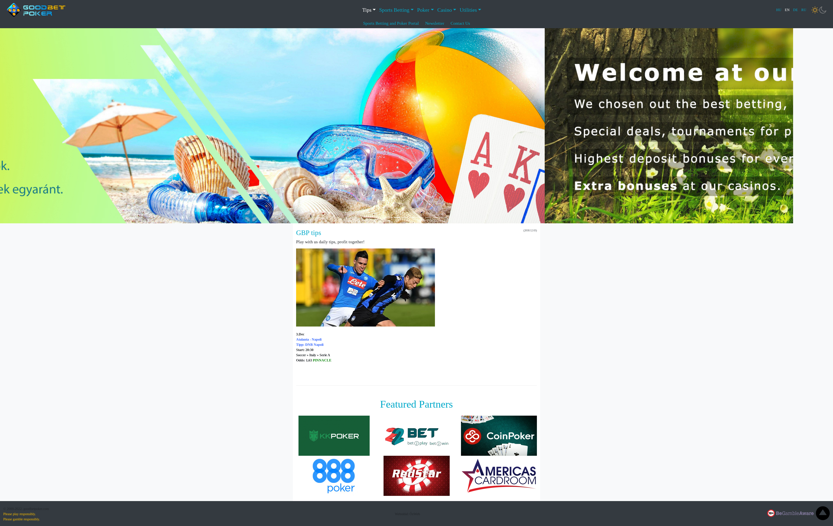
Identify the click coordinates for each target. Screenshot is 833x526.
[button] (62, 125)
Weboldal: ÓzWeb (407, 514)
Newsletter (434, 23)
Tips (366, 10)
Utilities (468, 10)
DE (795, 10)
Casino (444, 10)
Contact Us (460, 23)
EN (787, 10)
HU (778, 10)
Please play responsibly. (19, 514)
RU (803, 10)
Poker (423, 10)
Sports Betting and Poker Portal (391, 23)
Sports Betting (394, 10)
